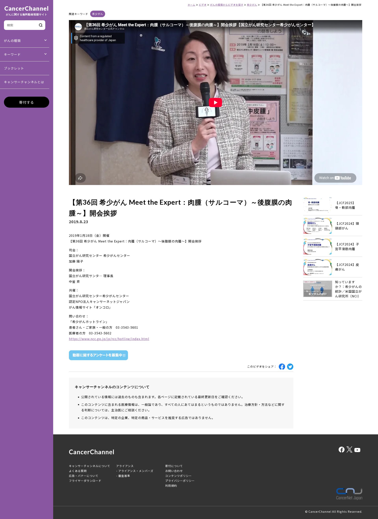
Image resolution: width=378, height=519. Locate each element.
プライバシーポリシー (180, 481)
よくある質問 (78, 471)
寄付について (174, 466)
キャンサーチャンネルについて (89, 466)
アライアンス (125, 466)
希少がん (97, 14)
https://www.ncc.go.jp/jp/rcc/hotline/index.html (109, 338)
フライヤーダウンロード (85, 481)
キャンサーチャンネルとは (24, 82)
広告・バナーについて (83, 476)
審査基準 (124, 476)
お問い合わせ (174, 471)
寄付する (26, 102)
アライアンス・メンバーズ (135, 471)
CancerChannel (26, 10)
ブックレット (14, 68)
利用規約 (171, 486)
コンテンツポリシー (178, 476)
